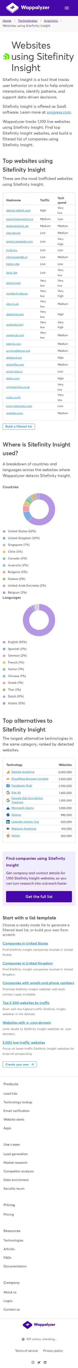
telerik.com (13, 343)
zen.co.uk (12, 304)
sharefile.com (15, 364)
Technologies (27, 21)
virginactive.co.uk (18, 387)
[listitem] (39, 1093)
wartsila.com (14, 324)
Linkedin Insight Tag (25, 821)
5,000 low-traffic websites (24, 1042)
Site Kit (16, 792)
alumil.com (13, 283)
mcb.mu (11, 250)
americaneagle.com (19, 241)
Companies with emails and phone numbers (38, 983)
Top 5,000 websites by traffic (26, 1003)
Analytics (51, 21)
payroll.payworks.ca (19, 219)
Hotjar (15, 835)
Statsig (16, 814)
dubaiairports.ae (17, 226)
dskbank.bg (14, 357)
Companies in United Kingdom (28, 963)
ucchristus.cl (14, 371)
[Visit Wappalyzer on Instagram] (33, 1362)
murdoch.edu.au (17, 293)
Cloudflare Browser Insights (29, 778)
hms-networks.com (19, 406)
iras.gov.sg (13, 232)
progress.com (59, 112)
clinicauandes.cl (17, 257)
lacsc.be (11, 272)
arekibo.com (14, 413)
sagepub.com (15, 335)
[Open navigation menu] (67, 8)
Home (7, 21)
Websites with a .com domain (27, 1023)
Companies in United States (25, 943)
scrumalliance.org (18, 350)
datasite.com (15, 314)
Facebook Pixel (21, 785)
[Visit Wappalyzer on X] (39, 1362)
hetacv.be (12, 264)
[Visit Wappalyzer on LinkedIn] (45, 1362)
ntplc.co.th (13, 397)
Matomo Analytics (23, 828)
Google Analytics (22, 771)
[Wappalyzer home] (27, 8)
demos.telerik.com (18, 210)
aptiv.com (13, 378)
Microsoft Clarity (22, 807)
